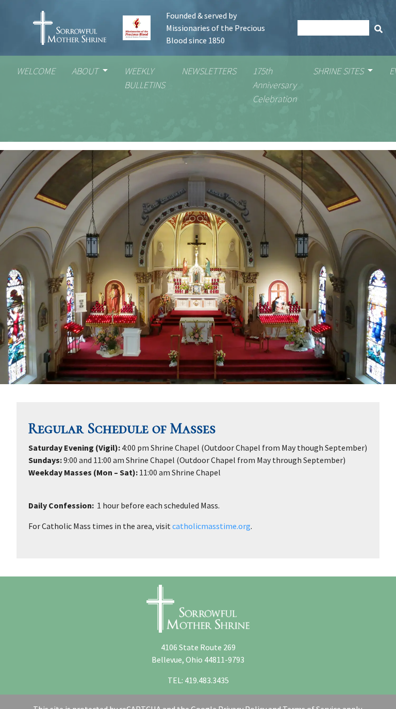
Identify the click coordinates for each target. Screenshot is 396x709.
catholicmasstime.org (211, 526)
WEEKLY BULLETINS (144, 78)
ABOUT (86, 71)
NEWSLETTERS (209, 71)
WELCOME (35, 71)
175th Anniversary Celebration (274, 85)
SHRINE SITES (339, 71)
